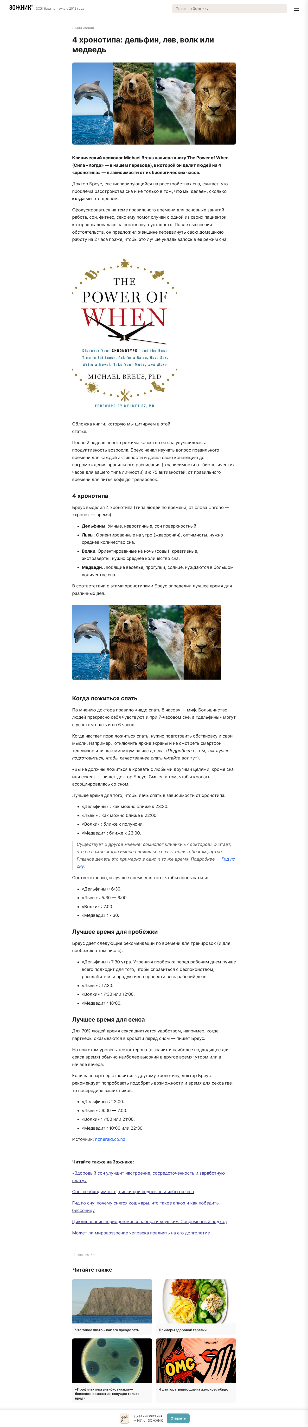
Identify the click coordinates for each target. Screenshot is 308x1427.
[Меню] (296, 9)
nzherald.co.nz (110, 1139)
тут (193, 757)
